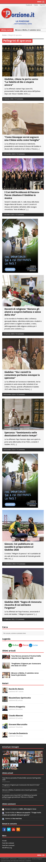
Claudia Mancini (16, 716)
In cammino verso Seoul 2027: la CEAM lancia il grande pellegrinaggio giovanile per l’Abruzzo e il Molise (19, 796)
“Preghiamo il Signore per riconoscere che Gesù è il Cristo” (21, 785)
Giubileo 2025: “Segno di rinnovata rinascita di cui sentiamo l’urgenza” (23, 605)
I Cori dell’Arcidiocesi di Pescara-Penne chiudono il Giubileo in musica (22, 195)
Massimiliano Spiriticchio (20, 698)
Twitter (36, 5)
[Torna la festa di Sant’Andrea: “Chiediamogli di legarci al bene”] (39, 762)
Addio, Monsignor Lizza (27, 809)
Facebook (29, 5)
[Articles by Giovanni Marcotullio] (5, 727)
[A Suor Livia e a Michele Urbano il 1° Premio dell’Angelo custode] (14, 768)
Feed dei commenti (8, 845)
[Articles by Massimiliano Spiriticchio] (5, 700)
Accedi (4, 841)
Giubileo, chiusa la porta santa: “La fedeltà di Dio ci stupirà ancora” (21, 82)
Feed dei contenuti (8, 843)
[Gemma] (3, 818)
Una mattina (17, 818)
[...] (29, 94)
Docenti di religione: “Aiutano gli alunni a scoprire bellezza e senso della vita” (22, 312)
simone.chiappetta (17, 707)
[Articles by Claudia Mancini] (5, 718)
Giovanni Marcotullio (18, 724)
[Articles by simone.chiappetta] (5, 709)
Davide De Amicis (16, 689)
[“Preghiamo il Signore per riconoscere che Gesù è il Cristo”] (6, 667)
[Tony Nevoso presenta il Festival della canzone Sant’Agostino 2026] (6, 658)
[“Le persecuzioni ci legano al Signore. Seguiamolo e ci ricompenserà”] (39, 755)
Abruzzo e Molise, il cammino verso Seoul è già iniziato (19, 790)
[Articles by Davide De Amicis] (5, 692)
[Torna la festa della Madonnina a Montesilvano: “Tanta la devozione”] (30, 762)
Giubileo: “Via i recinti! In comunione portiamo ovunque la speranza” (22, 375)
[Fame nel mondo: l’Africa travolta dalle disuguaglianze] (6, 768)
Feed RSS (42, 5)
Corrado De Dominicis (18, 733)
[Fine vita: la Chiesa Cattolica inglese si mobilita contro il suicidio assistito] (22, 762)
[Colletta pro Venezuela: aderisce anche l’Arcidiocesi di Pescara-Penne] (14, 762)
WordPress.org (7, 848)
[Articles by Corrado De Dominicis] (5, 736)
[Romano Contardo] (3, 809)
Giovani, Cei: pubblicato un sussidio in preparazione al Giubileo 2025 (18, 547)
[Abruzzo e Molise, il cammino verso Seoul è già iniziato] (6, 677)
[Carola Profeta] (3, 812)
